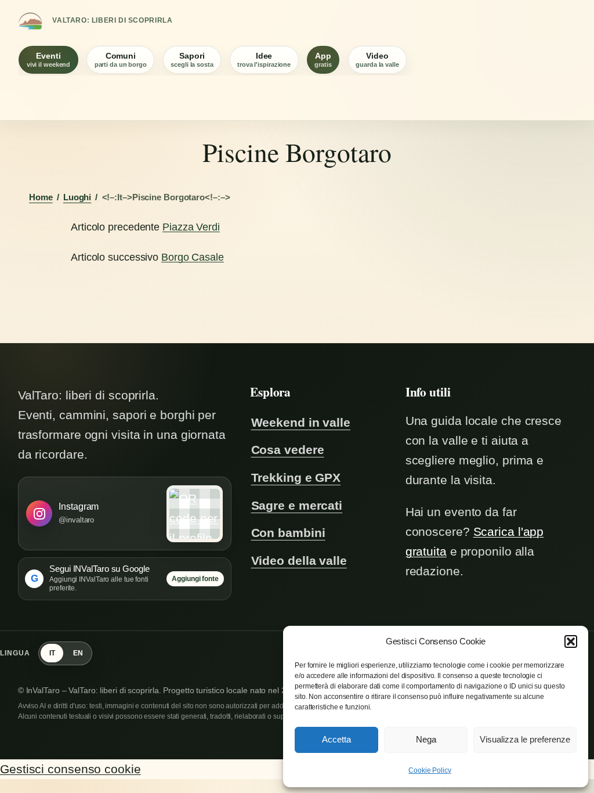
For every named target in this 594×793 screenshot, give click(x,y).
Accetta (336, 739)
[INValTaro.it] (30, 21)
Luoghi (77, 197)
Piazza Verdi (191, 227)
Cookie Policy (429, 770)
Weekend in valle (300, 423)
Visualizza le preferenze (525, 739)
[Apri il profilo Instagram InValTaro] (194, 513)
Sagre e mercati (297, 506)
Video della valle (299, 561)
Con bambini (288, 533)
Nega (426, 739)
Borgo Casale (192, 257)
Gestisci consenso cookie (70, 769)
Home (41, 197)
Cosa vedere (287, 450)
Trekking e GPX (296, 478)
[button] (571, 641)
